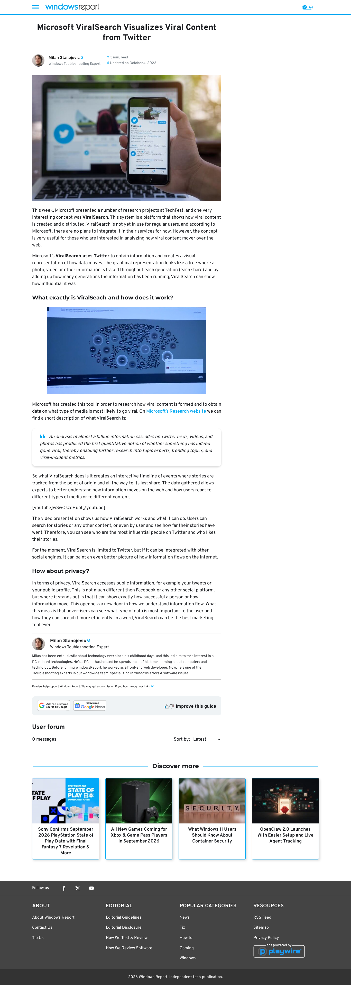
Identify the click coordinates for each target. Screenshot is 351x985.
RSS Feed (262, 917)
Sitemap (261, 927)
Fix (182, 927)
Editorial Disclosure (124, 927)
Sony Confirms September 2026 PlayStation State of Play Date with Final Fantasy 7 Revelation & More (65, 841)
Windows (188, 958)
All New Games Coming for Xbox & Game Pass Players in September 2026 (139, 835)
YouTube (91, 888)
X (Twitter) (77, 888)
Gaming (187, 948)
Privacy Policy (266, 937)
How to (186, 937)
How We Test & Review (126, 937)
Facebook (63, 888)
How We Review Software (129, 948)
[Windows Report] (72, 7)
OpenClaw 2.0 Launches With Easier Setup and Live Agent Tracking (285, 835)
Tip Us (38, 937)
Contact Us (42, 927)
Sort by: (182, 739)
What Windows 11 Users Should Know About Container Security (212, 835)
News (185, 917)
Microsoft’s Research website (176, 411)
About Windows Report (53, 917)
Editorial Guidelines (124, 917)
